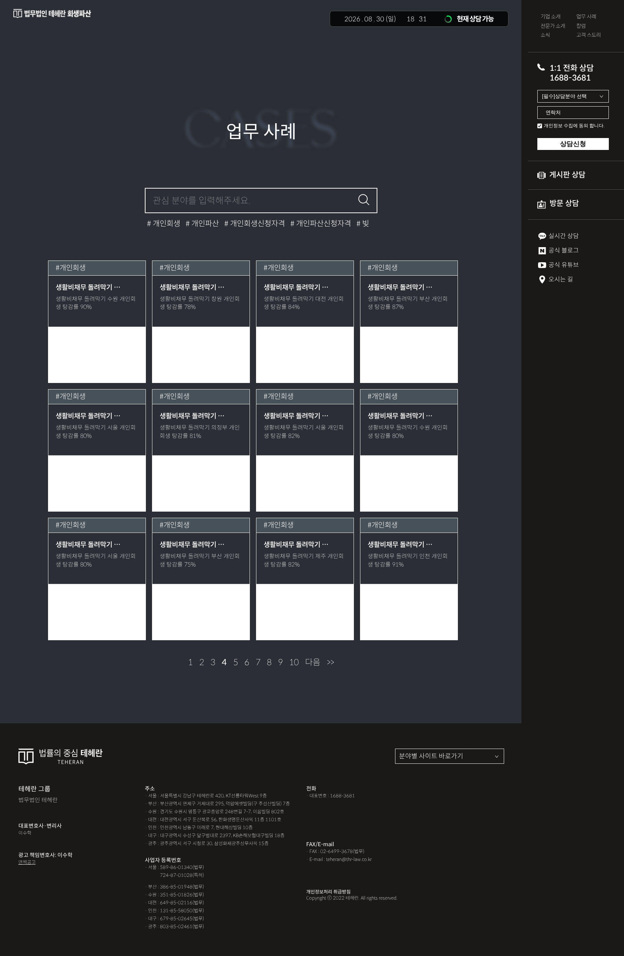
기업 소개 (550, 17)
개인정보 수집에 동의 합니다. (574, 125)
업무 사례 (586, 17)
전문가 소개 (553, 26)
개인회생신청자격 (256, 223)
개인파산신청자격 (322, 223)
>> (330, 662)
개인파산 (204, 223)
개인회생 (165, 223)
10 (294, 662)
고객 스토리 (588, 35)
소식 (545, 35)
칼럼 (581, 26)
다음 (312, 662)
